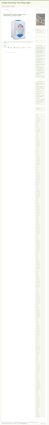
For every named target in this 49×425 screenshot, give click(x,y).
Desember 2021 (38, 176)
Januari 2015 (37, 295)
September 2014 (38, 301)
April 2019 (37, 221)
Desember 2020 (38, 191)
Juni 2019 (37, 218)
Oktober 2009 (38, 386)
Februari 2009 (38, 398)
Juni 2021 (37, 184)
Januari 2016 (37, 279)
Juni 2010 (37, 374)
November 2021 (38, 178)
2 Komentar (13, 52)
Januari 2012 (37, 346)
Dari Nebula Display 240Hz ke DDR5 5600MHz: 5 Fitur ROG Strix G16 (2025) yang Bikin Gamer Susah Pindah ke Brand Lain (40, 52)
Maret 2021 (37, 188)
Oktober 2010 (38, 368)
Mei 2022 (37, 169)
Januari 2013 (37, 328)
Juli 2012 (37, 337)
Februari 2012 (38, 344)
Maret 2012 (37, 343)
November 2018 (38, 228)
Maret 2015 (37, 294)
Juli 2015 (37, 288)
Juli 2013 (37, 319)
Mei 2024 (37, 136)
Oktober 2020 (38, 194)
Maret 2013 (37, 325)
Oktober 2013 (38, 316)
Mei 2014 (37, 306)
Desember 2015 (38, 280)
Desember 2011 (38, 347)
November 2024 (38, 130)
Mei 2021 (37, 185)
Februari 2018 (38, 242)
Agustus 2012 (38, 335)
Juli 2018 (37, 234)
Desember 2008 (38, 401)
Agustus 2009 (38, 389)
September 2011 (38, 352)
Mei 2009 (37, 393)
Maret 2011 (37, 361)
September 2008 (38, 405)
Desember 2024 (38, 129)
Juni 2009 (37, 392)
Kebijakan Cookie (24, 423)
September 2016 (38, 267)
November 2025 (38, 118)
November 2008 (38, 402)
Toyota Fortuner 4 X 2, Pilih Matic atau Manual (39, 91)
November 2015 (38, 282)
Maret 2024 (37, 139)
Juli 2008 (37, 408)
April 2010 (37, 377)
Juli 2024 (37, 133)
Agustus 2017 (38, 251)
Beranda (3, 6)
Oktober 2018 (38, 230)
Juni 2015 (37, 289)
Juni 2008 (37, 410)
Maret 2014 (37, 309)
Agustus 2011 (38, 353)
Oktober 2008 (38, 404)
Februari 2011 (38, 362)
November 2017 (38, 246)
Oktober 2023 (38, 145)
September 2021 (38, 181)
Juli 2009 (37, 390)
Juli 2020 (37, 199)
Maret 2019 (37, 222)
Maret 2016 (37, 276)
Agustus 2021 (38, 182)
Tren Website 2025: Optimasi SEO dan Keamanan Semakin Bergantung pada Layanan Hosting (40, 73)
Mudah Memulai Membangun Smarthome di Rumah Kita (40, 87)
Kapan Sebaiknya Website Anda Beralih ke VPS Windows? (40, 70)
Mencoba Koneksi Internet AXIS (40, 99)
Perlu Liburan (37, 103)
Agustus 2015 (38, 286)
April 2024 (37, 138)
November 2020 (38, 193)
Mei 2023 (37, 151)
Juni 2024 (37, 135)
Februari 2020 (38, 206)
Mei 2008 (37, 411)
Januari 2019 (37, 225)
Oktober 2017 (38, 248)
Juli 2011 (37, 355)
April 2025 (37, 126)
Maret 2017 (37, 258)
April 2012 (37, 341)
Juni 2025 (37, 124)
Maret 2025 (37, 127)
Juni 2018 (37, 236)
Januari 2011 (37, 364)
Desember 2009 (38, 383)
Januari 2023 (37, 157)
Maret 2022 (37, 172)
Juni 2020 (37, 200)
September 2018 (38, 231)
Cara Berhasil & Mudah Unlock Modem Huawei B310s (40, 101)
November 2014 (38, 298)
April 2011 (37, 359)
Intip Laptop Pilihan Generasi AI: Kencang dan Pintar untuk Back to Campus (40, 65)
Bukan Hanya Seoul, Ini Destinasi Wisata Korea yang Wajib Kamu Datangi (40, 56)
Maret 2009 (37, 396)
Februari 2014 (38, 310)
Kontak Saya (7, 6)
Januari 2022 (37, 175)
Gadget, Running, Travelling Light (16, 3)
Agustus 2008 (38, 407)
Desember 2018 (38, 227)
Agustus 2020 (38, 197)
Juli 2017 (37, 252)
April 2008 (37, 413)
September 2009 (38, 387)
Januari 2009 (37, 399)
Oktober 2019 (38, 212)
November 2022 (38, 160)
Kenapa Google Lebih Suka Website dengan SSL (39, 62)
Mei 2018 (37, 237)
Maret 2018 (37, 240)
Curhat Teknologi (9, 52)
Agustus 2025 (38, 121)
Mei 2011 (37, 358)
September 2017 (38, 249)
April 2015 (37, 292)
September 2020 (38, 196)
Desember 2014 (38, 297)
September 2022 (38, 163)
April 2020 (37, 203)
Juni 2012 (37, 338)
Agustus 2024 (38, 132)
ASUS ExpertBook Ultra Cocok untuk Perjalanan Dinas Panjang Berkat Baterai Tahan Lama (40, 48)
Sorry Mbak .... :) (38, 98)
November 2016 (38, 264)
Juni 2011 (37, 356)
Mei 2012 (37, 340)
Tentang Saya (12, 6)
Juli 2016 (37, 270)
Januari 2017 (37, 261)
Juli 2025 (37, 123)
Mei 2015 (37, 291)
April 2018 (37, 239)
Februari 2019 (38, 224)
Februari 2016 (38, 277)
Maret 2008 (37, 414)
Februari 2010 (38, 380)
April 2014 (37, 307)
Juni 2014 (37, 304)
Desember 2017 (38, 245)
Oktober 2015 (38, 283)
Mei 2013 (37, 322)
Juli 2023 (37, 148)
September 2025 (38, 120)
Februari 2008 (38, 416)
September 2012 (38, 334)
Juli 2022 (37, 166)
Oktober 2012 (38, 332)
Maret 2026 (37, 117)
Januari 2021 (37, 190)
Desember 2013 (38, 313)
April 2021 (37, 187)
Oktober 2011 (38, 350)
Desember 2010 (38, 365)
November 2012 (38, 331)
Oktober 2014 (38, 300)
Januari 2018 (37, 243)
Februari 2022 (38, 173)
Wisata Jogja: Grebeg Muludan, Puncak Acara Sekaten (40, 96)
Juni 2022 (37, 167)
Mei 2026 (37, 115)
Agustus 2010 (38, 371)
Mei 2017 (37, 255)
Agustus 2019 (38, 215)
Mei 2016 (37, 273)
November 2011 (38, 349)
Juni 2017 (37, 254)
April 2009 (37, 395)
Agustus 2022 (38, 164)
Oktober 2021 (38, 179)
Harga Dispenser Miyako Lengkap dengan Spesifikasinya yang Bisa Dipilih (14, 15)
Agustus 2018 (38, 233)
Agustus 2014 (38, 303)
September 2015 (38, 285)
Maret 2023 (37, 154)
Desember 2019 (38, 209)
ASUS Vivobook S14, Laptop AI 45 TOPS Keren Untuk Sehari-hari (40, 76)
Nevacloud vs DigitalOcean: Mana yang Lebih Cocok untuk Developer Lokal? (40, 59)
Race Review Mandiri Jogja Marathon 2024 (39, 94)
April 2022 (37, 170)
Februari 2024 (38, 141)
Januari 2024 (37, 142)
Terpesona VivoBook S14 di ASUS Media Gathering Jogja (39, 68)
